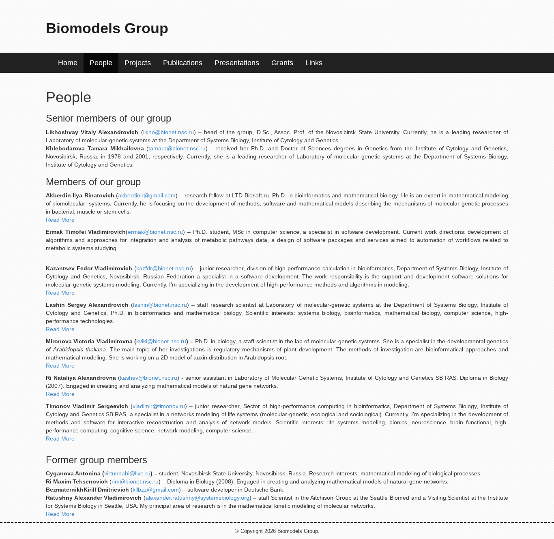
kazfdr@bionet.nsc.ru (163, 268)
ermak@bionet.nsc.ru (155, 232)
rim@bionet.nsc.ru (135, 481)
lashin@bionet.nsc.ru (160, 305)
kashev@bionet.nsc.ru (148, 377)
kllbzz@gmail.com (156, 489)
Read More (60, 219)
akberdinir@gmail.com (147, 195)
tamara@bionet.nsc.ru (177, 148)
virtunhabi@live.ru (127, 473)
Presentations (237, 63)
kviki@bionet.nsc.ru (161, 341)
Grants (282, 63)
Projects (138, 63)
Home (67, 63)
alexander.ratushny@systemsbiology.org (197, 497)
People (101, 63)
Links (313, 63)
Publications (182, 63)
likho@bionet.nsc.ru (168, 132)
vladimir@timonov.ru (159, 406)
